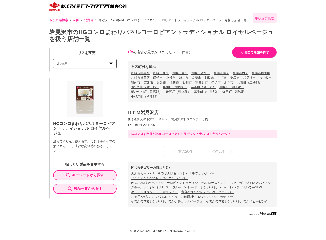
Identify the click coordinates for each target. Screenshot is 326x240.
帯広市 (222, 78)
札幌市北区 (161, 73)
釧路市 (209, 78)
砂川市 (187, 82)
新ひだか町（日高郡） (146, 92)
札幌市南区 (221, 73)
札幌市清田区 (140, 78)
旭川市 (183, 78)
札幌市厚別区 (261, 73)
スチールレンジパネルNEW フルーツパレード (164, 187)
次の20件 (219, 151)
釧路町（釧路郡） (234, 92)
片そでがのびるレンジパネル (250, 182)
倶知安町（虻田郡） (145, 87)
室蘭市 (196, 78)
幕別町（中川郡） (206, 92)
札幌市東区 (180, 73)
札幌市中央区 (140, 73)
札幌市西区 (240, 73)
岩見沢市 (249, 78)
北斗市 (229, 82)
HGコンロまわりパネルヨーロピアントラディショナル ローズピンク (179, 182)
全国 (76, 20)
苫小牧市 (265, 78)
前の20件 (185, 151)
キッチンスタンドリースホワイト (154, 192)
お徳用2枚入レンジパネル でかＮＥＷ (207, 196)
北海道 (88, 20)
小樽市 (170, 78)
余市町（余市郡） (203, 87)
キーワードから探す (88, 175)
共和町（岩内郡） (175, 87)
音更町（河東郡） (178, 92)
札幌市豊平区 (200, 73)
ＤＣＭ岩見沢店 (143, 112)
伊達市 (216, 82)
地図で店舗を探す (256, 52)
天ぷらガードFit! (142, 173)
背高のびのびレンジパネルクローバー (207, 192)
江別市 (148, 82)
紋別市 (161, 82)
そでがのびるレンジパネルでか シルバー (186, 173)
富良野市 (201, 82)
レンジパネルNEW (213, 187)
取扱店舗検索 (58, 20)
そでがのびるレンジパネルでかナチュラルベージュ (166, 201)
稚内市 (135, 82)
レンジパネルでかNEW (246, 187)
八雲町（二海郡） (249, 82)
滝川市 (174, 82)
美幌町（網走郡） (231, 87)
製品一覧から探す (88, 188)
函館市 (158, 78)
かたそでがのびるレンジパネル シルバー (159, 178)
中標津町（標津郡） (145, 96)
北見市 (235, 78)
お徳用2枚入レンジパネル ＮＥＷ (154, 196)
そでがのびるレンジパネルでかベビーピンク (237, 201)
